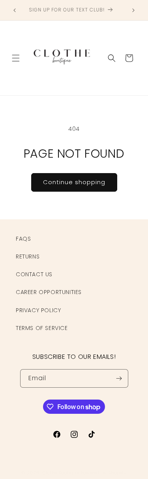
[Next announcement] (133, 10)
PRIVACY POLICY (38, 310)
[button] (15, 58)
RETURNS (27, 256)
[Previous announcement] (14, 10)
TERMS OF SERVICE (42, 328)
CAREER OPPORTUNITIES (49, 292)
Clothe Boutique (60, 473)
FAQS (23, 239)
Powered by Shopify (103, 473)
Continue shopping (74, 182)
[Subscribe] (119, 378)
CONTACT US (34, 274)
